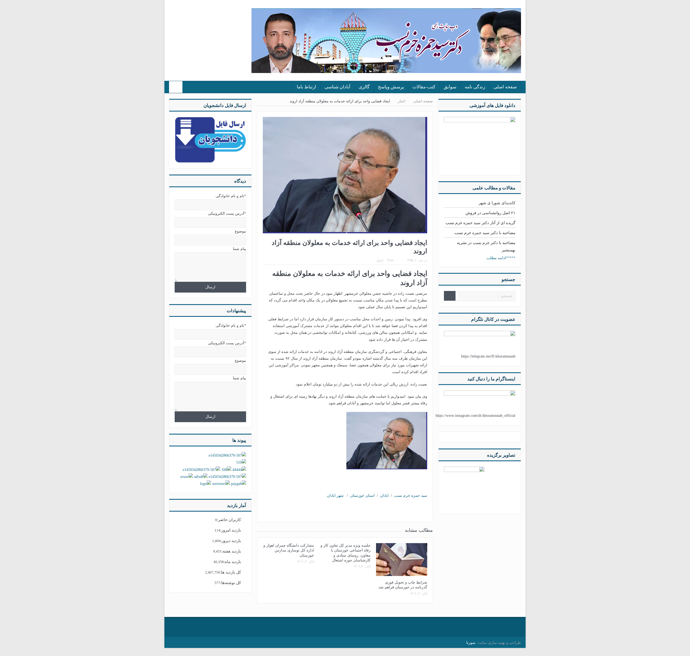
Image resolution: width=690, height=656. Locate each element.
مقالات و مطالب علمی (493, 187)
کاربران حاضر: (229, 520)
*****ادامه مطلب (501, 258)
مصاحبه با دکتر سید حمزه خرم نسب (484, 233)
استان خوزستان (362, 496)
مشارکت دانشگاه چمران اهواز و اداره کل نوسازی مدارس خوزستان (288, 550)
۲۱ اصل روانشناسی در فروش (490, 213)
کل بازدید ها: (230, 572)
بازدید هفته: (231, 551)
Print (390, 260)
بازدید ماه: (232, 562)
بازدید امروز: (230, 530)
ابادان (384, 496)
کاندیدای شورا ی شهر (497, 203)
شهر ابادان (335, 496)
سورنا (470, 643)
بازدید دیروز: (230, 541)
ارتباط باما (306, 86)
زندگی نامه (475, 86)
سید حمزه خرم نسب (410, 496)
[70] (464, 486)
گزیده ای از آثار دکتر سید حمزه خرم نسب (480, 223)
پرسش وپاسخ (391, 86)
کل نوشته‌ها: (230, 583)
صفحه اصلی (505, 86)
